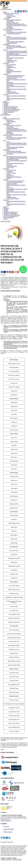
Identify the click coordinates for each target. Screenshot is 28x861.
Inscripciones (10, 120)
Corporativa (9, 171)
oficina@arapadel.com (6, 820)
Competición (7, 124)
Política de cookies (8, 831)
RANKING (9, 132)
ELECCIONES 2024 (9, 217)
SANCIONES (10, 133)
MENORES (6, 149)
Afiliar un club (10, 167)
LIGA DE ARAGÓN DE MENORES (13, 135)
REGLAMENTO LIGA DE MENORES (16, 137)
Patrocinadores (10, 175)
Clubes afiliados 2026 (12, 166)
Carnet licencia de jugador (13, 198)
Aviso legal (6, 826)
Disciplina (6, 210)
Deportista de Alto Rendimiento (14, 177)
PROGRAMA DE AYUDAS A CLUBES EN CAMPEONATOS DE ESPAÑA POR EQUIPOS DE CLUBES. (17, 158)
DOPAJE (9, 178)
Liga (5, 140)
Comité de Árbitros (11, 173)
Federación (6, 168)
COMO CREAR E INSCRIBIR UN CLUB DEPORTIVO (15, 148)
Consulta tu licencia (11, 197)
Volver (2, 749)
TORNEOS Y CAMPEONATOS (12, 118)
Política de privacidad (9, 829)
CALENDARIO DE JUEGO (14, 139)
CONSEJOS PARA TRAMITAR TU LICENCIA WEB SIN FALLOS (16, 181)
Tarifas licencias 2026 (12, 183)
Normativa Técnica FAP (12, 128)
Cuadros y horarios (11, 121)
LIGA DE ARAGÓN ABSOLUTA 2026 (16, 143)
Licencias (6, 179)
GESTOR (9, 136)
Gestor (8, 141)
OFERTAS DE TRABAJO (10, 213)
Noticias (5, 219)
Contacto (6, 209)
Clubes (5, 155)
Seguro (5, 206)
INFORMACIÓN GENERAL (14, 151)
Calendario (9, 122)
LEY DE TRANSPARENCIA (11, 216)
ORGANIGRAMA (11, 170)
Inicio (5, 117)
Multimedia (6, 208)
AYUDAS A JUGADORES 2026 (12, 214)
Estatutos (9, 174)
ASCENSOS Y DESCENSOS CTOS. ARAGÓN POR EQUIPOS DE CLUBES (17, 130)
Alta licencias (10, 187)
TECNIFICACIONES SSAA (11, 212)
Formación (6, 200)
